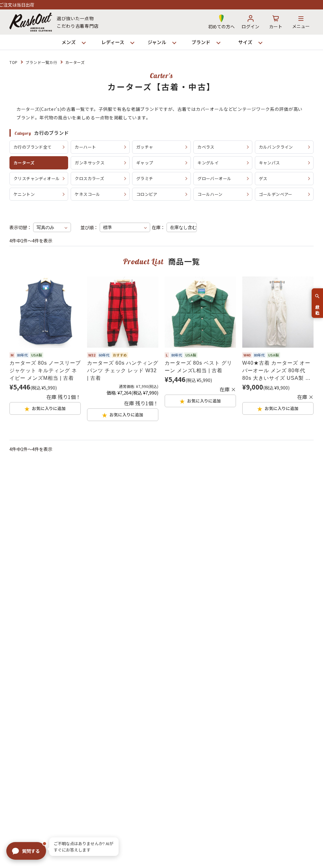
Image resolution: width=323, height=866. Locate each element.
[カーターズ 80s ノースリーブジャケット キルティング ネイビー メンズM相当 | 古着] (45, 312)
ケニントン (24, 194)
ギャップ (144, 163)
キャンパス (269, 163)
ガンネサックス (89, 163)
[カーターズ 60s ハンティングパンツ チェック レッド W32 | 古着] (122, 312)
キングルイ (208, 163)
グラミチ (144, 178)
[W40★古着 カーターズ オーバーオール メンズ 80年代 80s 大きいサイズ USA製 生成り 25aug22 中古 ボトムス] (278, 312)
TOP (13, 62)
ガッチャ (144, 147)
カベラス (205, 147)
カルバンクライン (276, 147)
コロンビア (146, 194)
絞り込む (317, 307)
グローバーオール (214, 178)
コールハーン (209, 194)
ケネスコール (87, 194)
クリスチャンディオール (37, 178)
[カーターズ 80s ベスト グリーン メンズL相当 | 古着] (200, 312)
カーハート (85, 147)
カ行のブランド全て (33, 147)
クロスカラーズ (89, 178)
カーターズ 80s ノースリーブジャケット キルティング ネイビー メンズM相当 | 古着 (45, 370)
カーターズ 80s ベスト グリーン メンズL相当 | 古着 (198, 366)
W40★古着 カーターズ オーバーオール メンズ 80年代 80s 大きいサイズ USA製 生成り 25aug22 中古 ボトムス (277, 371)
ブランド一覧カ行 (41, 62)
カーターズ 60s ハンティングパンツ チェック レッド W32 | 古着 (122, 370)
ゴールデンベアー (275, 194)
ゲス (263, 178)
